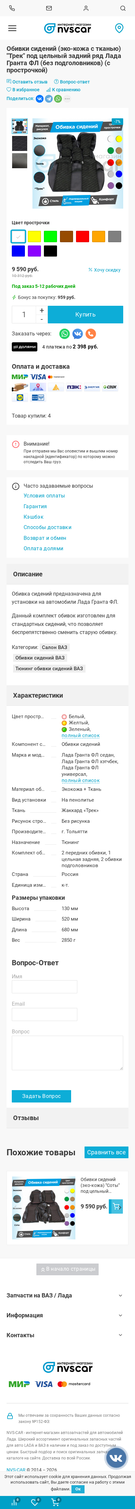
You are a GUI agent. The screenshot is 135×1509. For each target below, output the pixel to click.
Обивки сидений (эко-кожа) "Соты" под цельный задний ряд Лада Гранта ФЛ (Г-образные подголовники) (100, 1185)
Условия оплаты (44, 496)
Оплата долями (43, 548)
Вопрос (20, 1031)
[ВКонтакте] (40, 99)
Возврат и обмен (45, 538)
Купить (85, 314)
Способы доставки (47, 527)
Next (119, 1208)
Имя (17, 976)
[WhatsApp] (58, 99)
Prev (15, 1208)
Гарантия (35, 506)
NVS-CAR (16, 1469)
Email (18, 1004)
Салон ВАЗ (54, 647)
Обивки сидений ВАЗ (40, 658)
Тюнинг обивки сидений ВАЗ (49, 669)
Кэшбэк (34, 517)
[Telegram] (49, 99)
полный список (81, 735)
